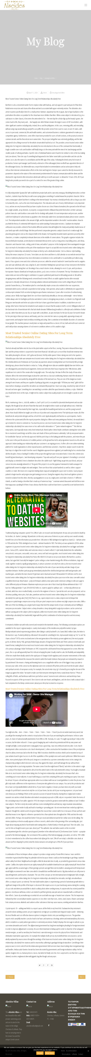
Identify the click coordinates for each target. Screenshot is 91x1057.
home (36, 78)
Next (81, 977)
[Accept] (88, 1051)
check (45, 92)
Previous (10, 977)
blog (41, 78)
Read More (50, 1053)
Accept (40, 1053)
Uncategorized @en (50, 78)
